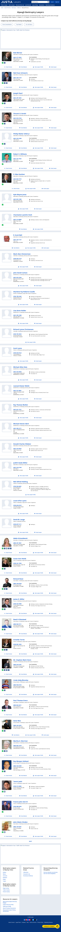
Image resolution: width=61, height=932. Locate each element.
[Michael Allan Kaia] (6, 370)
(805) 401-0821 (17, 543)
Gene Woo (17, 721)
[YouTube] (26, 920)
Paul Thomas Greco (20, 700)
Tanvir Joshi (17, 781)
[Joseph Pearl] (6, 97)
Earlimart (5, 877)
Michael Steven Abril (21, 424)
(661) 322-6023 (17, 448)
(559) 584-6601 (17, 486)
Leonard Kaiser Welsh (21, 386)
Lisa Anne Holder (19, 311)
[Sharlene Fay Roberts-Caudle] (6, 295)
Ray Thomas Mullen (20, 405)
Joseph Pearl (18, 93)
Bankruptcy (14, 7)
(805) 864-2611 (17, 705)
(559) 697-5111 (17, 524)
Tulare (4, 881)
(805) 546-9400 (17, 766)
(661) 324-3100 (17, 467)
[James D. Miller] (6, 603)
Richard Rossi (18, 579)
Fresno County (6, 891)
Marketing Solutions (50, 5)
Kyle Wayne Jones (19, 195)
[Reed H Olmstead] (6, 623)
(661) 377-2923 (17, 57)
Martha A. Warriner (20, 741)
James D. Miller (18, 599)
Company (24, 922)
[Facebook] (28, 920)
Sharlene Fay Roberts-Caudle (24, 292)
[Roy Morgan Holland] (6, 765)
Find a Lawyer (4, 5)
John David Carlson (20, 273)
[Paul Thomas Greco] (6, 704)
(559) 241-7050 (17, 563)
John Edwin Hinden (20, 822)
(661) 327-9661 (17, 390)
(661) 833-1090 (17, 199)
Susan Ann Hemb (19, 559)
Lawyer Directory (7, 7)
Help (28, 922)
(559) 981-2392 (17, 644)
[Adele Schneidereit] (6, 542)
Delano (4, 872)
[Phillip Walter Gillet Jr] (6, 137)
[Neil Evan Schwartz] (6, 76)
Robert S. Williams (20, 154)
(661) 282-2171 (17, 428)
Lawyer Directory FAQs (8, 904)
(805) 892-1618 (17, 745)
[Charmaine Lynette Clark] (6, 218)
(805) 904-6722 (17, 685)
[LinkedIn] (24, 920)
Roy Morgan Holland (20, 761)
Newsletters (41, 5)
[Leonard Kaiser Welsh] (6, 389)
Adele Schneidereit (20, 538)
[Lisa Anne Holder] (6, 314)
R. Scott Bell (17, 235)
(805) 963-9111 (17, 624)
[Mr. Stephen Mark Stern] (6, 663)
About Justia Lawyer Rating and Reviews (9, 910)
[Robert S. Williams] (6, 157)
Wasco (4, 874)
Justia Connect (11, 922)
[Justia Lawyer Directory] (7, 2)
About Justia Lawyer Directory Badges (10, 902)
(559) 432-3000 (17, 604)
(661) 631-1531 (17, 409)
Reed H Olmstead (19, 619)
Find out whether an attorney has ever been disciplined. (51, 873)
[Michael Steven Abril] (6, 427)
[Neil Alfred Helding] (6, 485)
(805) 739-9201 (17, 827)
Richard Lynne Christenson (23, 329)
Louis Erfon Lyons (19, 501)
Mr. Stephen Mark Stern (22, 660)
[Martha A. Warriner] (6, 744)
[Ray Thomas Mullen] (6, 408)
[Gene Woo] (6, 724)
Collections (25, 872)
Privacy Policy (40, 922)
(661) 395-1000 (17, 315)
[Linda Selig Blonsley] (6, 684)
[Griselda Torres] (6, 643)
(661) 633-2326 (17, 277)
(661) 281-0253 (17, 98)
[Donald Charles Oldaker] (6, 447)
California (19, 7)
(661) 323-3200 (17, 138)
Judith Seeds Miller (20, 463)
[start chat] (57, 926)
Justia (2, 7)
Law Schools (28, 5)
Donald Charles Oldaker (22, 444)
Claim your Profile (7, 906)
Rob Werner (17, 53)
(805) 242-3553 (17, 725)
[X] (35, 920)
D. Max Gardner (19, 174)
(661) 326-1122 (17, 77)
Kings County (6, 888)
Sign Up (57, 1)
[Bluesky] (33, 920)
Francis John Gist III (20, 802)
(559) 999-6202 (17, 806)
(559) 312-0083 (17, 786)
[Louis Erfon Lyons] (6, 504)
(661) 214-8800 (17, 219)
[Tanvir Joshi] (6, 785)
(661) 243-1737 (17, 240)
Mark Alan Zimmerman (22, 254)
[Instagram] (29, 920)
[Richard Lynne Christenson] (6, 333)
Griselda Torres (19, 640)
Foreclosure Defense (28, 875)
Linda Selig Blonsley (20, 680)
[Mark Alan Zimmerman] (6, 257)
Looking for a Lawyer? (49, 926)
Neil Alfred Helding (20, 482)
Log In (52, 1)
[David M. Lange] (6, 523)
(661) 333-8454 (17, 372)
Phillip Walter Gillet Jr (21, 134)
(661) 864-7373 (17, 179)
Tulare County (6, 890)
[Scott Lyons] (6, 352)
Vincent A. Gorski (19, 114)
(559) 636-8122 (17, 353)
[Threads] (31, 920)
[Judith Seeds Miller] (6, 466)
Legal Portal (18, 922)
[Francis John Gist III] (6, 805)
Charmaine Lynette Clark (22, 215)
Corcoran (5, 875)
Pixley (4, 879)
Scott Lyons (17, 348)
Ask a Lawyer (12, 5)
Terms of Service (33, 922)
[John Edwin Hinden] (6, 826)
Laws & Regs (35, 5)
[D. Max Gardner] (6, 178)
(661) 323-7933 (17, 159)
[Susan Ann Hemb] (6, 562)
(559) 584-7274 (17, 258)
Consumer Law (26, 874)
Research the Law (20, 5)
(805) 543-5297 (17, 664)
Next (30, 841)
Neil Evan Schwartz (20, 73)
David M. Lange (19, 519)
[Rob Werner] (6, 56)
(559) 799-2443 (17, 296)
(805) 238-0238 (17, 583)
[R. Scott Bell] (6, 239)
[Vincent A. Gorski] (6, 117)
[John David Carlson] (6, 276)
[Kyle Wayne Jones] (6, 198)
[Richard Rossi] (6, 582)
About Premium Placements (9, 908)
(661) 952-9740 (17, 118)
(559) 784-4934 (17, 334)
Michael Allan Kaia (20, 367)
